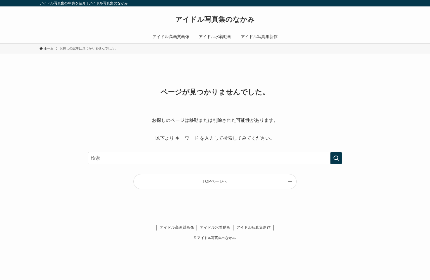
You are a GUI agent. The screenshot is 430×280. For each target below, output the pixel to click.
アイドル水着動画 (215, 227)
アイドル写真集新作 (253, 227)
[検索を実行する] (336, 158)
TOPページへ (214, 181)
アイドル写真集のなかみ (215, 19)
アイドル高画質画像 (177, 227)
